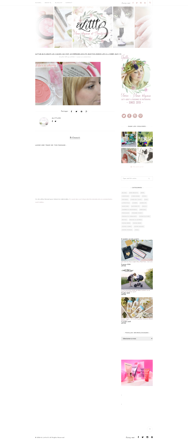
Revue (124, 219)
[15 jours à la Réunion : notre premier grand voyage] (145, 139)
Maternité (135, 206)
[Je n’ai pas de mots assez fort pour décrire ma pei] (145, 155)
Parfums (143, 209)
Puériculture (144, 216)
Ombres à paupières (129, 209)
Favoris (125, 199)
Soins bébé (126, 223)
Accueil (38, 2)
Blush (124, 192)
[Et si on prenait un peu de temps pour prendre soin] (128, 155)
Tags (136, 229)
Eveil (144, 196)
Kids (146, 199)
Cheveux (125, 196)
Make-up (143, 202)
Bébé (142, 192)
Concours (135, 196)
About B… (48, 2)
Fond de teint (136, 199)
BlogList (58, 2)
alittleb (72, 57)
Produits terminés (129, 216)
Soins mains (139, 226)
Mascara (125, 206)
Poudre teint (137, 213)
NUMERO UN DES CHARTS (131, 239)
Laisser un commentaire (84, 57)
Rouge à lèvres (136, 219)
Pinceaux (125, 213)
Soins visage (127, 229)
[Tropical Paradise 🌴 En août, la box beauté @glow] (128, 139)
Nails (144, 206)
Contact (69, 2)
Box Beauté (133, 192)
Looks (135, 202)
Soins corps (126, 226)
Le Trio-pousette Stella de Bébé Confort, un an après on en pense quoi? (135, 291)
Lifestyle (126, 202)
